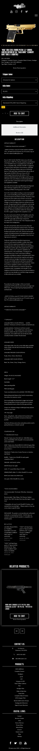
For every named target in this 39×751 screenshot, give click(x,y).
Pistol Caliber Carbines (20, 683)
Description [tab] (19, 121)
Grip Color (6, 86)
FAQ (19, 720)
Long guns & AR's (20, 681)
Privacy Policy (19, 725)
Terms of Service (19, 723)
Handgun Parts (20, 688)
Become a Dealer (19, 718)
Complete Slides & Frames (24, 60)
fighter (5, 64)
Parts (19, 685)
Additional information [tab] (19, 127)
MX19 (21, 676)
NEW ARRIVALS (17, 62)
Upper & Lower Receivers (21, 705)
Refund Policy (19, 727)
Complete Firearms (12, 60)
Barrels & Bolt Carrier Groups (21, 700)
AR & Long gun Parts (20, 698)
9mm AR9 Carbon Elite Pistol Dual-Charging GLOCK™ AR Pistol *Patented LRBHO (18, 607)
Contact (19, 716)
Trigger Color (7, 74)
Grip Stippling (8, 97)
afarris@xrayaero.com (21, 658)
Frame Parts (21, 693)
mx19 (14, 64)
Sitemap (19, 736)
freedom (10, 64)
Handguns (7, 62)
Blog (19, 734)
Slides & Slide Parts (21, 691)
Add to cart (19, 113)
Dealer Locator (19, 732)
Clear (3, 107)
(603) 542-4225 (21, 654)
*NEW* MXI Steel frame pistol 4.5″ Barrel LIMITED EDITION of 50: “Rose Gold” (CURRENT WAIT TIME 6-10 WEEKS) (10, 547)
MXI (11, 62)
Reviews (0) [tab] (19, 133)
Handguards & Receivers (21, 703)
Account (19, 729)
